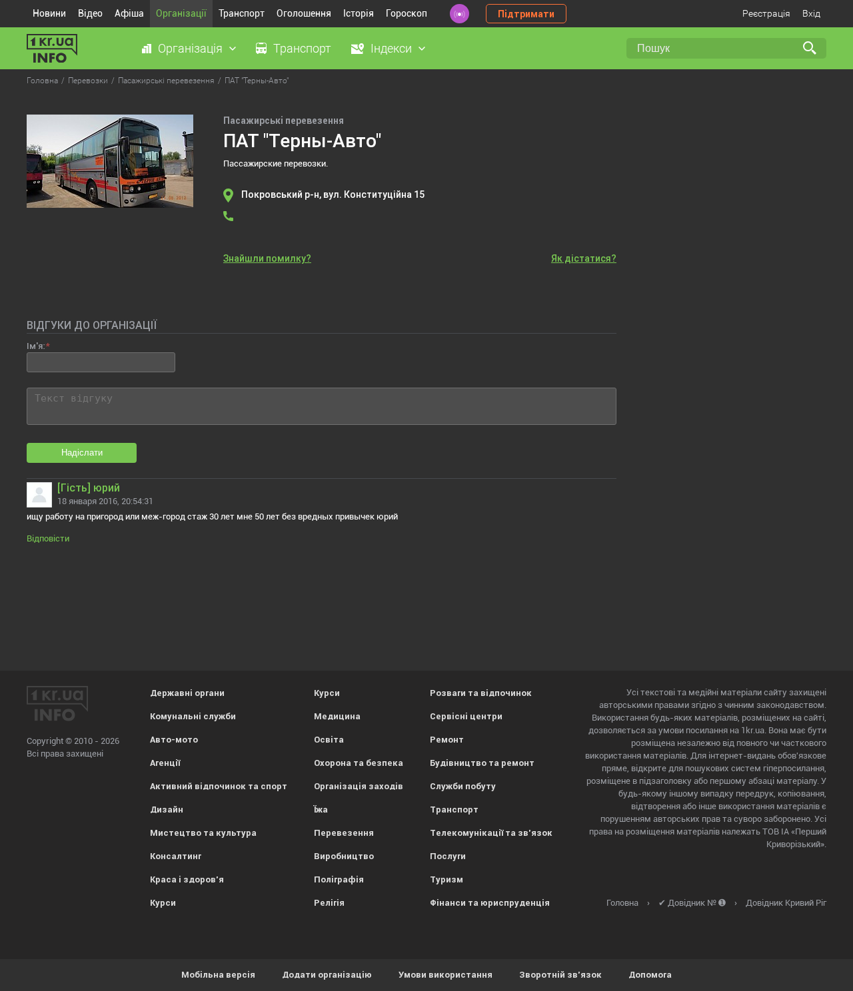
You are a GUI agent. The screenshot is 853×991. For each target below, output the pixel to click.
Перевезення (344, 833)
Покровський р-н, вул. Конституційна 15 (333, 194)
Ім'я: (36, 346)
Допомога (650, 975)
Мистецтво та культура (203, 833)
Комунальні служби (193, 716)
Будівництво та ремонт (482, 763)
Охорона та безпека (358, 763)
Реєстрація (766, 13)
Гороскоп (406, 13)
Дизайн (166, 810)
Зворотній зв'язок (560, 975)
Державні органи (187, 693)
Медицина (337, 716)
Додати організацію (327, 975)
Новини (49, 13)
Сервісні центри (466, 716)
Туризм (446, 879)
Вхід (811, 13)
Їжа (321, 810)
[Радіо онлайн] (459, 13)
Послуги (448, 856)
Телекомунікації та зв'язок (491, 833)
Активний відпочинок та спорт (218, 786)
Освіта (329, 740)
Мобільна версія (218, 975)
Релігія (329, 903)
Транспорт (242, 13)
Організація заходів (358, 786)
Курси (163, 903)
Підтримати (526, 14)
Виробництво (344, 856)
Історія (358, 13)
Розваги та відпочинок (481, 693)
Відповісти (48, 538)
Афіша (129, 13)
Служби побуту (463, 786)
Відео (90, 13)
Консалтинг (175, 856)
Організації (181, 13)
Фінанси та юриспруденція (490, 903)
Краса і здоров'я (187, 879)
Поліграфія (339, 879)
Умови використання (445, 975)
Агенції (165, 763)
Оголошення (304, 13)
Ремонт (447, 740)
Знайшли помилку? (267, 258)
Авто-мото (174, 740)
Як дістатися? (583, 258)
